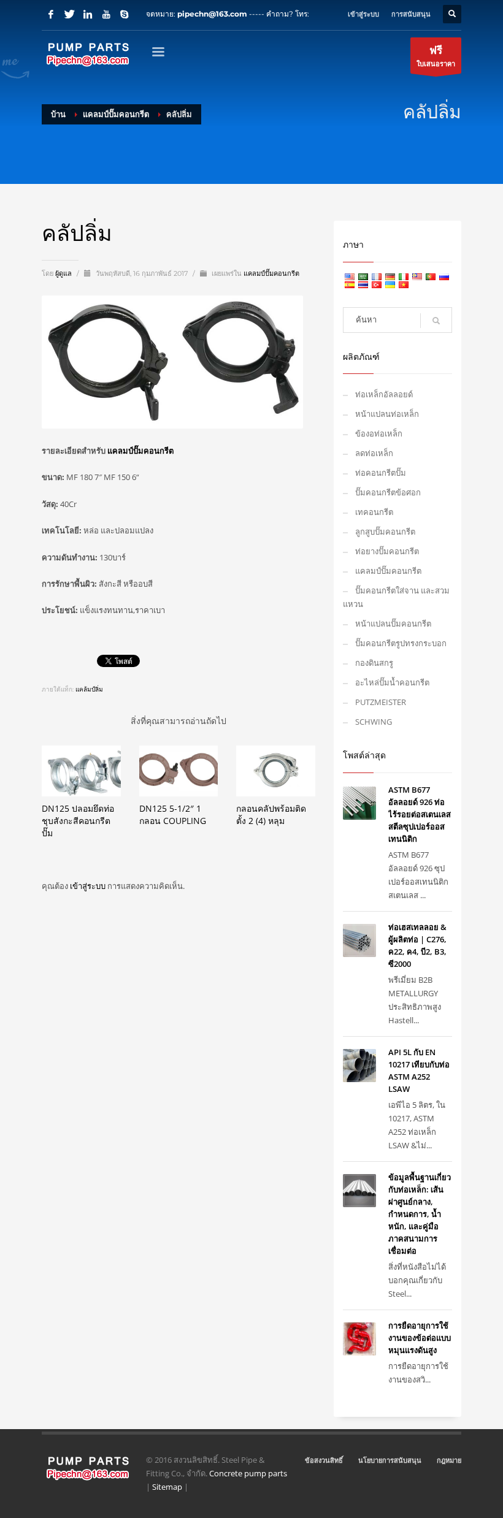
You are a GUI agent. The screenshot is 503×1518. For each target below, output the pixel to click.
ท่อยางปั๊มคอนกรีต (387, 551)
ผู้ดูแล (64, 273)
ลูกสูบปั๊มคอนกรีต (385, 531)
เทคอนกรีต (374, 511)
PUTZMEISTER (380, 702)
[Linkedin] (88, 14)
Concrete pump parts (248, 1473)
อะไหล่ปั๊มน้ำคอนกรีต (392, 682)
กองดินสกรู (374, 662)
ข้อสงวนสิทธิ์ (324, 1460)
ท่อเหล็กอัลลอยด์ (384, 394)
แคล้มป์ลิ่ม (89, 689)
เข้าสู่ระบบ (88, 885)
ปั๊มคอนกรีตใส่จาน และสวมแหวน (396, 597)
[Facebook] (51, 14)
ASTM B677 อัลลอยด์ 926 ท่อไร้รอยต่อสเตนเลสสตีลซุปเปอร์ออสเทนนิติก (419, 814)
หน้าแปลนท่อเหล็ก (387, 413)
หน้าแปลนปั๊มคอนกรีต (393, 623)
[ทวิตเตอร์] (69, 14)
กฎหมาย (449, 1460)
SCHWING (373, 721)
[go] (436, 321)
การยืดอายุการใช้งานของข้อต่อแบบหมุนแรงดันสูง (419, 1338)
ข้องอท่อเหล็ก (378, 433)
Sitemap (167, 1486)
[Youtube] (106, 14)
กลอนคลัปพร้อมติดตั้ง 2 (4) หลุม (271, 814)
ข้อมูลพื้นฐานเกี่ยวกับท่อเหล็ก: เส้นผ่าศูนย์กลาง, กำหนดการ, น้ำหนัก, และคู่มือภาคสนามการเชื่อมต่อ (419, 1214)
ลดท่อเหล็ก (374, 453)
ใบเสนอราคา (436, 55)
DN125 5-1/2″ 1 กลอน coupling (172, 814)
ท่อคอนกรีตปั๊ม (380, 472)
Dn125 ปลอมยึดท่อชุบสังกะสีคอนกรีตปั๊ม (78, 821)
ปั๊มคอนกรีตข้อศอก (388, 492)
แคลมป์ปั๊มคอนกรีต (271, 273)
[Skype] (124, 14)
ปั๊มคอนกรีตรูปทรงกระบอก (401, 643)
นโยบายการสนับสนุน (389, 1460)
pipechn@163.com (212, 13)
